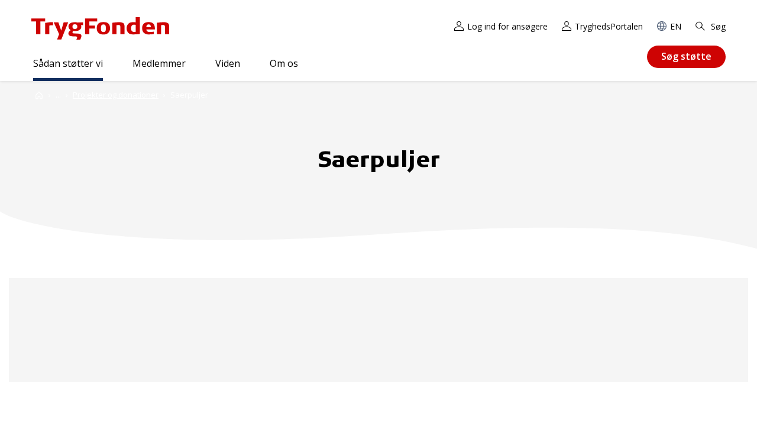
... (58, 95)
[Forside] (39, 95)
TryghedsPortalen (609, 26)
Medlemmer (159, 63)
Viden (227, 63)
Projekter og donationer (115, 94)
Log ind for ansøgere (507, 26)
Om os (284, 63)
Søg (717, 26)
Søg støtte (686, 56)
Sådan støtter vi (68, 63)
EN (675, 26)
